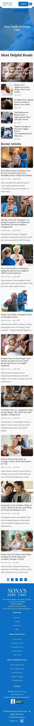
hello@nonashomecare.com (19, 697)
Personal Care (17, 673)
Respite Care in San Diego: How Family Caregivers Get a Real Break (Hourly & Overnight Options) (16, 362)
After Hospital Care (17, 665)
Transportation (17, 680)
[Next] (25, 579)
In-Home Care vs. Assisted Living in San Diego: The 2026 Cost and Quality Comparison (16, 412)
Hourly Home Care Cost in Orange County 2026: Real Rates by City (16, 461)
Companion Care (17, 647)
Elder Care (17, 655)
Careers (17, 621)
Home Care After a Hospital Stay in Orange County (16, 315)
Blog (17, 629)
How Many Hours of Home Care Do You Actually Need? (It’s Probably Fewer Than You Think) (16, 173)
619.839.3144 (19, 695)
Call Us (23, 4)
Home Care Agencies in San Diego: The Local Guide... (22, 88)
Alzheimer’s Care (17, 643)
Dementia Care (17, 651)
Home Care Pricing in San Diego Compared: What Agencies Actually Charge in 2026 (16, 556)
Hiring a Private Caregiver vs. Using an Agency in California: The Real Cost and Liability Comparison (15, 223)
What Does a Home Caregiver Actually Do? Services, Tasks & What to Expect (17, 71)
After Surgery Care (17, 669)
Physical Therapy (17, 676)
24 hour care (17, 639)
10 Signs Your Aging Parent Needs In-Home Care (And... (23, 102)
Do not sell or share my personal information (17, 609)
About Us (17, 618)
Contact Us (17, 625)
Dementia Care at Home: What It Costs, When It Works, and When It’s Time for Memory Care (16, 507)
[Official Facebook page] (22, 721)
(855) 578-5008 (20, 692)
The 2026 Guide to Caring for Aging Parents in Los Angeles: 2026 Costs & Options (15, 270)
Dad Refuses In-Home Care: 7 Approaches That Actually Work (22, 116)
